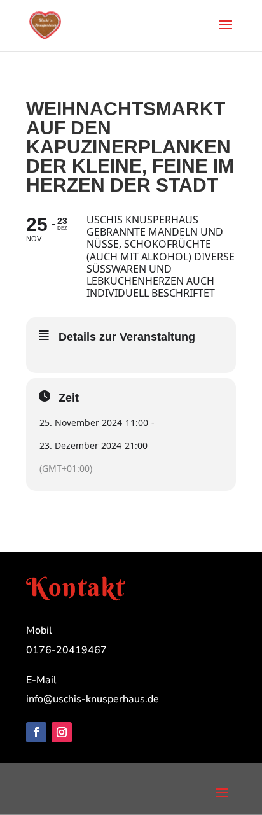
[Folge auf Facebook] (36, 732)
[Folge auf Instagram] (62, 732)
